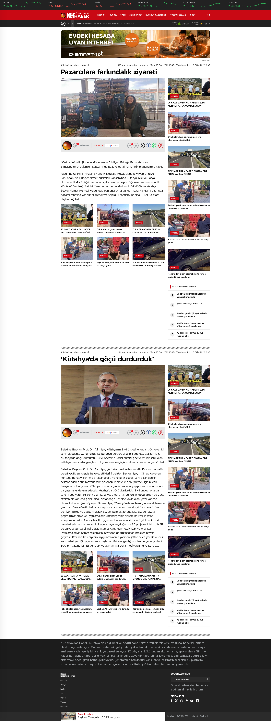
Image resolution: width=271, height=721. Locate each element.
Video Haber (135, 15)
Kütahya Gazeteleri (156, 15)
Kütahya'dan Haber (70, 65)
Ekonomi (101, 15)
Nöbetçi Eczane (178, 15)
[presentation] (69, 23)
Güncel (113, 15)
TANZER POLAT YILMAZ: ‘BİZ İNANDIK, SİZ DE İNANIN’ (109, 24)
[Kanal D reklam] (135, 44)
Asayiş (63, 685)
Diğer (192, 15)
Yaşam (63, 702)
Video (63, 698)
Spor (122, 15)
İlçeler (63, 689)
